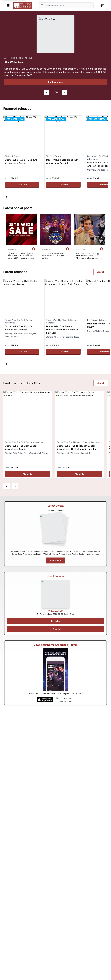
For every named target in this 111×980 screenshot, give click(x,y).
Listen (57, 621)
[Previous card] (6, 197)
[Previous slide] (46, 92)
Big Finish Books (12, 156)
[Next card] (15, 197)
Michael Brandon (102, 331)
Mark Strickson (11, 336)
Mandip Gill (85, 453)
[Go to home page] (22, 5)
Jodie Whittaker (72, 453)
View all (100, 272)
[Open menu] (8, 5)
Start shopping (55, 82)
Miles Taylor (59, 337)
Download (57, 560)
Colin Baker (18, 333)
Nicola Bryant (30, 333)
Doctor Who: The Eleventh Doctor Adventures (61, 321)
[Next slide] (64, 92)
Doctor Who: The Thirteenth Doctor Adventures (78, 442)
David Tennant (101, 170)
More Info (22, 184)
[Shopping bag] (102, 5)
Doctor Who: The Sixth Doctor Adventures (18, 321)
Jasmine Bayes (72, 337)
